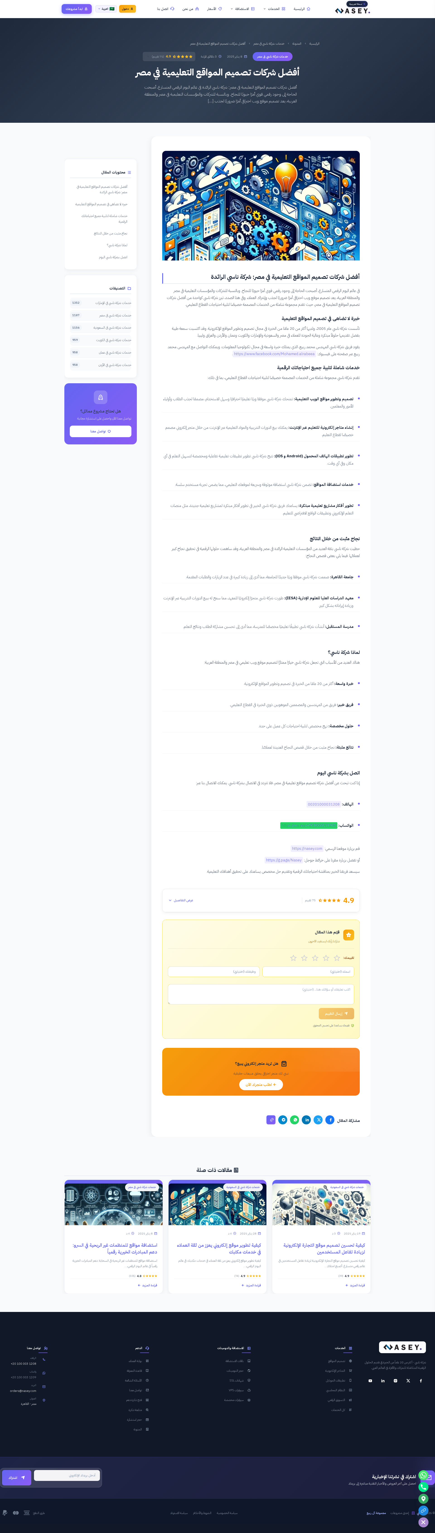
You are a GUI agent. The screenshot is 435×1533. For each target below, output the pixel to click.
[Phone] (423, 1487)
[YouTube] (370, 1381)
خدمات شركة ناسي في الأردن (101, 364)
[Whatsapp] (423, 1475)
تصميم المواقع (336, 1361)
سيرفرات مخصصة (234, 1400)
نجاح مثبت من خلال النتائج (110, 233)
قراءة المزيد (357, 1285)
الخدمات (274, 8)
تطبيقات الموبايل (335, 1380)
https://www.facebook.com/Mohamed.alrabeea (274, 354)
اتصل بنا (162, 8)
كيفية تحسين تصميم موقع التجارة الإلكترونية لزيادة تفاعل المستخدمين (324, 1248)
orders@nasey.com (23, 1391)
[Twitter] (318, 1119)
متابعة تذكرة (135, 1410)
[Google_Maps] (423, 1499)
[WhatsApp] (294, 1119)
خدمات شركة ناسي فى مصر (269, 43)
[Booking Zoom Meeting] (423, 1511)
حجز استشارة (134, 1419)
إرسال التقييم (333, 1013)
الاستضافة (242, 8)
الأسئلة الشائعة (133, 1380)
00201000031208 (324, 804)
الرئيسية (299, 8)
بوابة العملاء (135, 1361)
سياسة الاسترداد (179, 1513)
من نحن (187, 8)
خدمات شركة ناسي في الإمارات (101, 302)
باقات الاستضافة (235, 1361)
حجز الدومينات (235, 1371)
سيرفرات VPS (236, 1390)
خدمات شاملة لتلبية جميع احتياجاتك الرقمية (104, 218)
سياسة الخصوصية (227, 1513)
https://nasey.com (307, 848)
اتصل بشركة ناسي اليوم (113, 257)
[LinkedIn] (306, 1119)
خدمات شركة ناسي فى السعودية (101, 327)
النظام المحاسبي (335, 1390)
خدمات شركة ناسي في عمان (101, 352)
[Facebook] (329, 1119)
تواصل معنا (98, 431)
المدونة (296, 43)
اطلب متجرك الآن (259, 1084)
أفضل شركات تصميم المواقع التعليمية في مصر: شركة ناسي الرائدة (102, 189)
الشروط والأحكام (202, 1513)
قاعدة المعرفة (134, 1371)
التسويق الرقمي (336, 1400)
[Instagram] (396, 1381)
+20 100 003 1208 (23, 1364)
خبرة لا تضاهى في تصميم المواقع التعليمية (101, 204)
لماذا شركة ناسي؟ (117, 245)
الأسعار (211, 8)
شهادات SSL (237, 1380)
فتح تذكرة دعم (134, 1400)
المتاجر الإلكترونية (335, 1371)
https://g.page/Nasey (284, 860)
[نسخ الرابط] (271, 1119)
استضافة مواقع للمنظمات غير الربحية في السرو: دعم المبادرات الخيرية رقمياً (114, 1248)
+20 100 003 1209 (23, 1377)
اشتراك (12, 1477)
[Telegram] (282, 1119)
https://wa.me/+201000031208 (309, 825)
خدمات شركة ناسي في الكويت (101, 339)
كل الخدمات (338, 1410)
